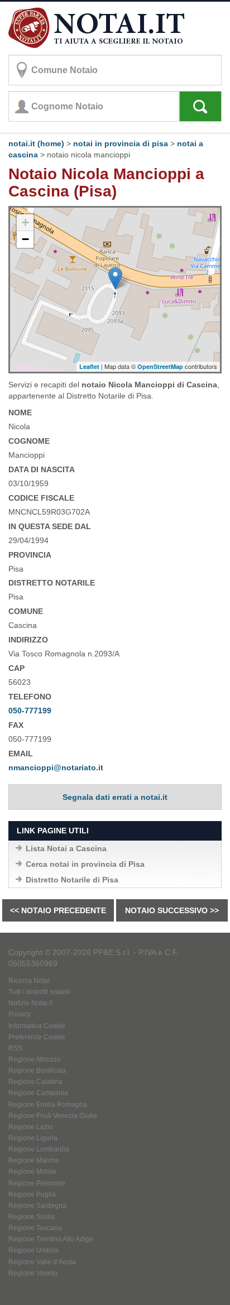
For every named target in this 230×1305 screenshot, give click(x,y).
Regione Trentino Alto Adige (50, 1239)
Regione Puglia (32, 1194)
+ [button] (25, 222)
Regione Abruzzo (34, 1059)
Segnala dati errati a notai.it (115, 797)
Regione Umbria (33, 1250)
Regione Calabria (35, 1082)
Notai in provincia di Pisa (120, 143)
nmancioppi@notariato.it (55, 767)
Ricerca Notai (29, 981)
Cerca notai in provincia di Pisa (85, 864)
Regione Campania (38, 1093)
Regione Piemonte (36, 1183)
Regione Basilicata (37, 1070)
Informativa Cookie (36, 1026)
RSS (15, 1048)
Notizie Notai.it (30, 1003)
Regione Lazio (30, 1127)
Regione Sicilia (31, 1217)
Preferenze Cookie (36, 1037)
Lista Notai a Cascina (66, 848)
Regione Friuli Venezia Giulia (52, 1116)
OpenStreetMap (160, 366)
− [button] (25, 239)
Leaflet (89, 366)
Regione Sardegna (37, 1206)
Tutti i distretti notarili (39, 992)
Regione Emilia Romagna (47, 1105)
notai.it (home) (36, 143)
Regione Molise (32, 1172)
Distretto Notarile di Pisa (72, 879)
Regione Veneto (33, 1273)
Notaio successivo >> (172, 910)
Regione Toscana (35, 1228)
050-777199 (29, 710)
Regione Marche (33, 1160)
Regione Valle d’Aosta (42, 1262)
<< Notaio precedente (58, 910)
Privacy (19, 1014)
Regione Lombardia (38, 1149)
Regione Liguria (33, 1138)
